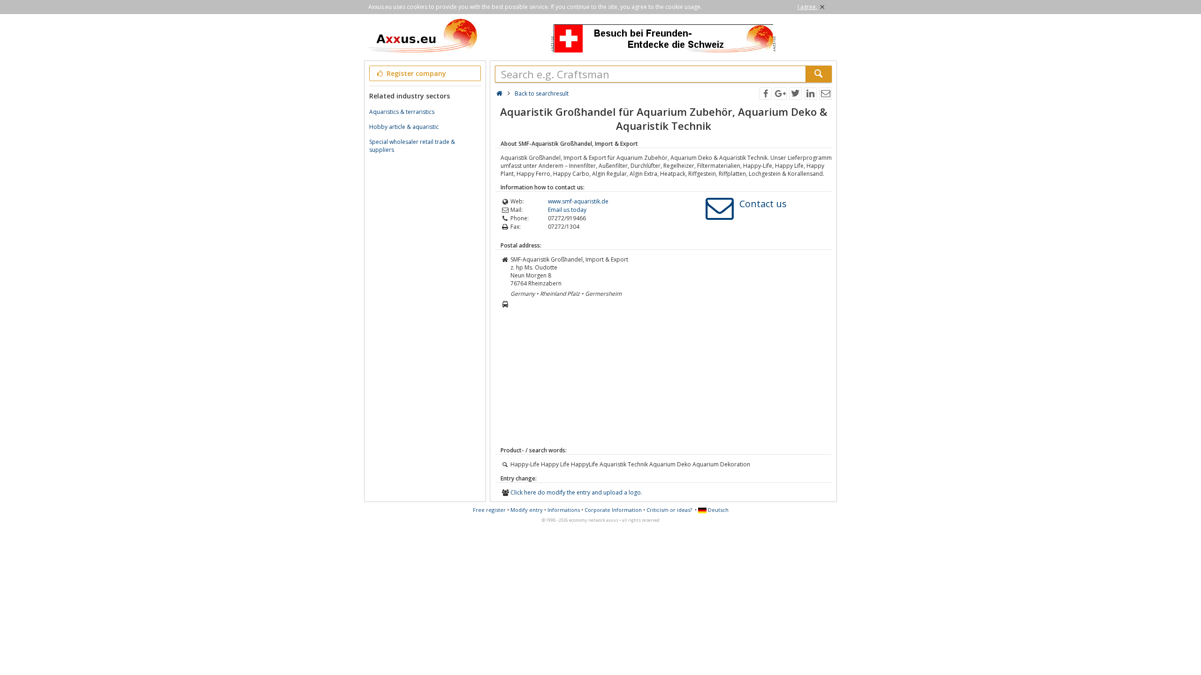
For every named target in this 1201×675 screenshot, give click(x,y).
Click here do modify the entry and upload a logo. (576, 492)
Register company (415, 73)
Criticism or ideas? (669, 509)
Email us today (567, 210)
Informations (563, 509)
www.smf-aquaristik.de (578, 201)
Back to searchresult (542, 94)
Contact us (763, 203)
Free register (489, 509)
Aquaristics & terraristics (401, 112)
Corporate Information (613, 509)
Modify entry (526, 509)
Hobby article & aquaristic (404, 127)
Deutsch (718, 509)
